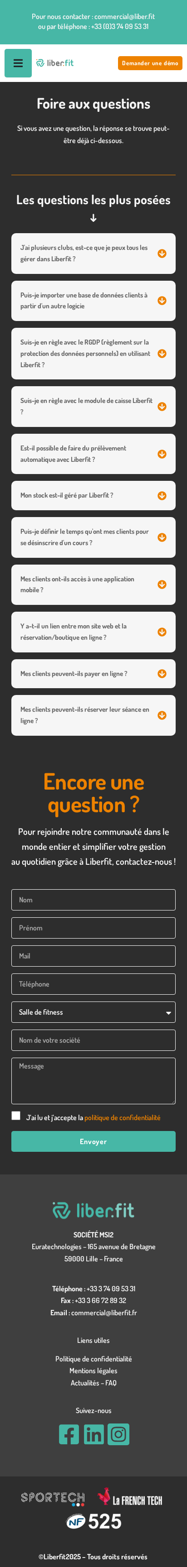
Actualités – (88, 1382)
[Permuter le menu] (18, 63)
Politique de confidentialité (93, 1358)
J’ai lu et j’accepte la (93, 1117)
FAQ (111, 1382)
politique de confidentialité (122, 1117)
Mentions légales (93, 1370)
